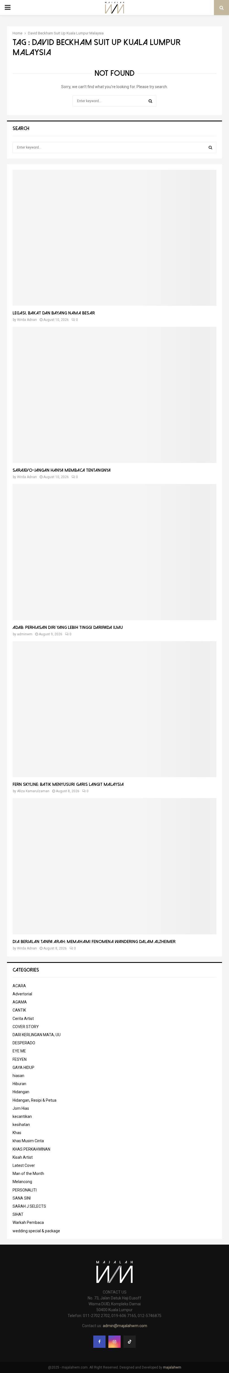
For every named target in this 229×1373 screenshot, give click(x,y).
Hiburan (19, 1084)
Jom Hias (21, 1108)
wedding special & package (36, 1231)
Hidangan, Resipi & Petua (34, 1100)
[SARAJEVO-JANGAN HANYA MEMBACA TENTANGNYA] (114, 395)
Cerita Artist (23, 1018)
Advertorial (22, 994)
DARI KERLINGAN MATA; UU (37, 1035)
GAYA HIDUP (23, 1067)
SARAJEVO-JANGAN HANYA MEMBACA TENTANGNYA (62, 470)
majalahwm (172, 1367)
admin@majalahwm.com (125, 1325)
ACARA (19, 986)
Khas (17, 1132)
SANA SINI (22, 1198)
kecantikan (22, 1116)
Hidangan (21, 1092)
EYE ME (19, 1051)
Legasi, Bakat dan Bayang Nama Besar (54, 313)
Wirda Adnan (27, 320)
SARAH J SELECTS (29, 1206)
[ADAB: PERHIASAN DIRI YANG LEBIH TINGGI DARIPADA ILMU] (114, 552)
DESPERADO (24, 1043)
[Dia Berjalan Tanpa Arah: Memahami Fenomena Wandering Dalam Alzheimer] (114, 866)
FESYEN (20, 1059)
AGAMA (20, 1002)
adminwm (24, 634)
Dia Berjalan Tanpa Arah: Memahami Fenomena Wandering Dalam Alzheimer (94, 941)
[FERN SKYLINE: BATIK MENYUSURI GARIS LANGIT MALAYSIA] (114, 709)
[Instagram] (114, 1342)
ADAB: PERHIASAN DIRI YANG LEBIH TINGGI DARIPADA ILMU (68, 627)
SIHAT (18, 1214)
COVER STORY (26, 1026)
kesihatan (21, 1124)
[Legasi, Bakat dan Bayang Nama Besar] (114, 238)
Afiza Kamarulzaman (33, 791)
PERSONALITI (25, 1190)
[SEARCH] (210, 147)
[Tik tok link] (129, 1342)
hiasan (18, 1075)
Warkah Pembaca (28, 1222)
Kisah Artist (23, 1157)
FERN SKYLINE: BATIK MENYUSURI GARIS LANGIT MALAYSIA (68, 784)
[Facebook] (99, 1342)
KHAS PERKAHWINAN (31, 1149)
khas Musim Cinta (28, 1141)
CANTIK (19, 1010)
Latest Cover (24, 1165)
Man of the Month (28, 1173)
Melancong (22, 1181)
